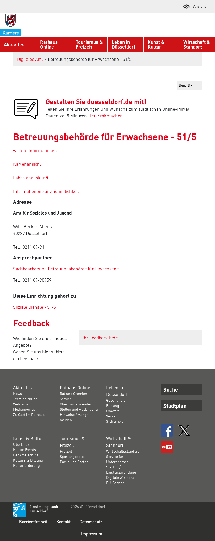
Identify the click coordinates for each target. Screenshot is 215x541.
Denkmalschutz (25, 454)
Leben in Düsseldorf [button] (123, 44)
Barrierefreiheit (33, 521)
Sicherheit (114, 421)
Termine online (25, 398)
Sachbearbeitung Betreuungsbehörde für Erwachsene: (66, 268)
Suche (170, 389)
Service (66, 398)
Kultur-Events (24, 449)
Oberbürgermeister (76, 403)
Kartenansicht (27, 164)
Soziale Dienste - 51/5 (34, 307)
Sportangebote (72, 456)
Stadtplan (174, 405)
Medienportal (24, 409)
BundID (185, 85)
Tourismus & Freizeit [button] (89, 44)
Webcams (21, 403)
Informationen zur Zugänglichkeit (46, 191)
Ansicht (199, 6)
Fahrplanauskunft (31, 177)
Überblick (21, 444)
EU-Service (115, 482)
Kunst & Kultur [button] (156, 44)
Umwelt (112, 410)
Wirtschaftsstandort (122, 451)
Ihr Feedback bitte (100, 337)
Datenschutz (90, 521)
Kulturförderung (26, 465)
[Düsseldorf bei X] (184, 430)
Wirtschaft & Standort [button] (196, 44)
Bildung (112, 405)
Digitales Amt (30, 59)
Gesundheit (115, 400)
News (17, 393)
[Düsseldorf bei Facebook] (167, 430)
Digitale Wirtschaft (121, 477)
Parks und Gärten (74, 461)
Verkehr (112, 416)
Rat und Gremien (73, 393)
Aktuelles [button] (14, 44)
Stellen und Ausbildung (79, 409)
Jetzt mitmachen (106, 116)
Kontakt (63, 521)
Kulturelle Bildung (28, 460)
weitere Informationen (35, 150)
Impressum (91, 533)
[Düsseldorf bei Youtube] (167, 447)
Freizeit (66, 451)
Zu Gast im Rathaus (29, 414)
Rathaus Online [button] (49, 44)
